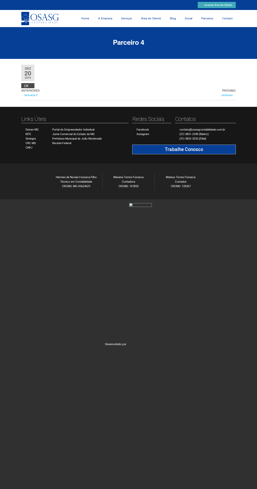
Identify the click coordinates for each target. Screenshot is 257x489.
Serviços (126, 18)
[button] (217, 5)
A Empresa (105, 18)
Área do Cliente (151, 18)
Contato (227, 18)
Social (188, 18)
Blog (173, 18)
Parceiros (207, 18)
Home (85, 18)
